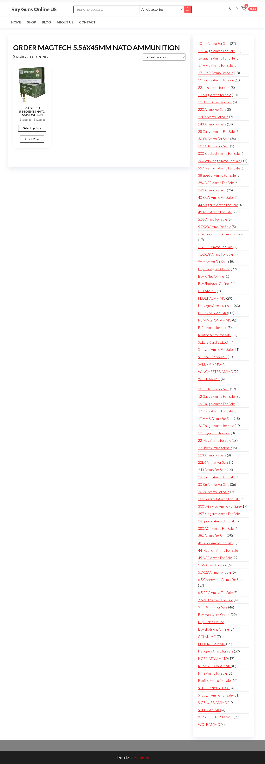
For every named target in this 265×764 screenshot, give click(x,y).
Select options (32, 128)
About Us (65, 22)
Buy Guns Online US (34, 9)
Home (16, 22)
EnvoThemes (140, 757)
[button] (249, 9)
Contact (87, 22)
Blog (46, 22)
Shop (31, 22)
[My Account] (237, 9)
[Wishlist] (231, 9)
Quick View (32, 139)
